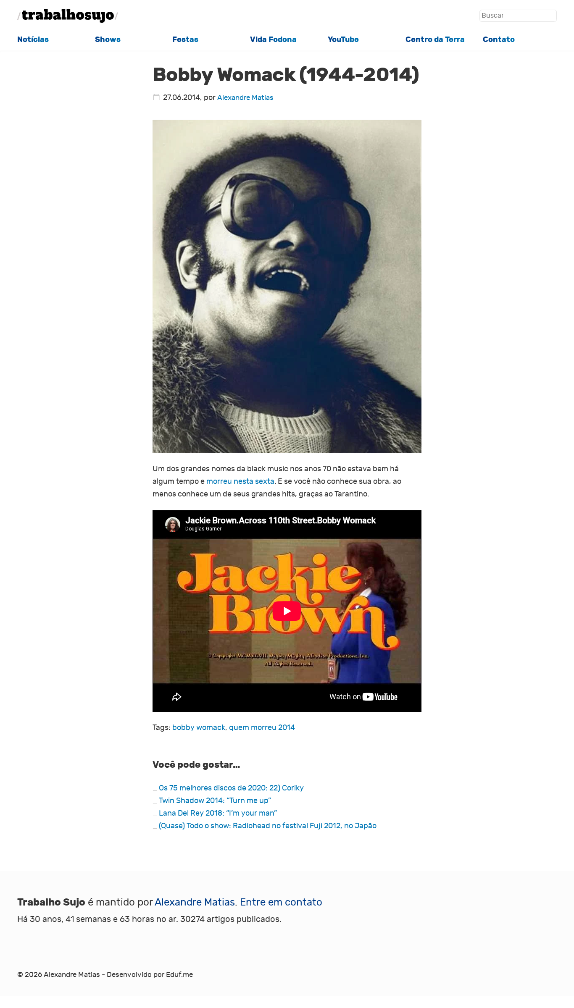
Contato (499, 39)
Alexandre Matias (245, 98)
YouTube (343, 39)
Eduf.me (179, 975)
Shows (108, 39)
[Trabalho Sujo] (67, 16)
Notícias (33, 39)
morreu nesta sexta (240, 481)
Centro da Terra (435, 39)
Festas (185, 39)
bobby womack (198, 727)
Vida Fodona (273, 39)
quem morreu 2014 (262, 727)
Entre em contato (281, 902)
